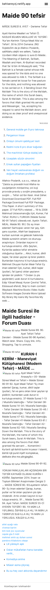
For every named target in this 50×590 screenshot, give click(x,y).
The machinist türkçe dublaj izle (24, 152)
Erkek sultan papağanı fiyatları (23, 164)
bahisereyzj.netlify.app (16, 3)
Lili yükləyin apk (15, 544)
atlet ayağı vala (10, 524)
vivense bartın (9, 527)
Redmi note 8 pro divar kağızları (24, 147)
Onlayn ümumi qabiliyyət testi (23, 141)
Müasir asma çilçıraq (17, 565)
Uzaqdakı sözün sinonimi (20, 158)
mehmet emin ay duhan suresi (17, 537)
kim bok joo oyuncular (13, 531)
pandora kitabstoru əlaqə (15, 540)
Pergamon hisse (15, 135)
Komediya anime (15, 559)
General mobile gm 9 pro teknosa (25, 129)
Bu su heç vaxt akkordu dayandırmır (26, 570)
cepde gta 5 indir (10, 534)
